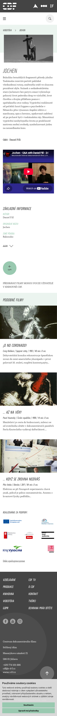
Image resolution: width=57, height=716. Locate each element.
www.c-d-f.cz (9, 672)
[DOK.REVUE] (44, 6)
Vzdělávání (9, 579)
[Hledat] (50, 18)
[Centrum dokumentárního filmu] (9, 6)
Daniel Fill (8, 217)
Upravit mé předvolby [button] (28, 710)
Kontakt (33, 593)
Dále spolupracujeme (14, 561)
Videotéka (7, 30)
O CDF (31, 586)
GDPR (5, 607)
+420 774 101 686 (12, 665)
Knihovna (8, 593)
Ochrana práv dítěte (40, 607)
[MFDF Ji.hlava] (35, 6)
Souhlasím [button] (29, 705)
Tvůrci (32, 600)
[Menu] (4, 18)
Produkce (8, 586)
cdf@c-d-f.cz (9, 668)
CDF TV (32, 579)
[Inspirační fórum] (52, 6)
